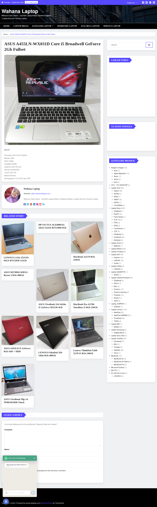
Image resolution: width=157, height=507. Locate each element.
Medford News (46, 503)
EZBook (117, 306)
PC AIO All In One (118, 373)
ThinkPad (117, 318)
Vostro (116, 263)
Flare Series (118, 217)
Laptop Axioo (116, 243)
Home (7, 26)
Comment (8, 429)
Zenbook (117, 240)
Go (149, 45)
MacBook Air (119, 358)
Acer (115, 170)
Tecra (116, 353)
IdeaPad (117, 312)
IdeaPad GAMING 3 (121, 315)
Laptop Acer (115, 188)
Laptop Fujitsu (116, 266)
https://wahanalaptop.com (40, 193)
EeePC (116, 214)
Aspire (116, 191)
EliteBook (117, 280)
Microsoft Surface (117, 367)
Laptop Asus (116, 208)
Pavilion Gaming (120, 292)
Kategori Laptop (42, 26)
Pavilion (117, 289)
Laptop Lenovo (116, 309)
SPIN (116, 196)
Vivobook (117, 237)
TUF (115, 231)
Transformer (118, 228)
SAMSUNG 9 (119, 332)
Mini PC (114, 370)
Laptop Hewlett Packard (120, 277)
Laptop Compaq (117, 251)
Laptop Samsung (117, 329)
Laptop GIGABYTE (118, 272)
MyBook (117, 246)
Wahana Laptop (20, 10)
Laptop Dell (115, 254)
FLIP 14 (117, 219)
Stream (116, 298)
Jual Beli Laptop (90, 26)
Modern (117, 327)
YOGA (116, 321)
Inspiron (117, 257)
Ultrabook (117, 234)
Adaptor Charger (117, 167)
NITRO (116, 193)
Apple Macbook (120, 173)
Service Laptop (111, 26)
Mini (115, 286)
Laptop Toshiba (117, 338)
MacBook (114, 356)
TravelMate (118, 205)
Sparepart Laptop (67, 26)
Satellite (117, 350)
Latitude (117, 260)
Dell (115, 182)
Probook (117, 295)
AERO (116, 275)
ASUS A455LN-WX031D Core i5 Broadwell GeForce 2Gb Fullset (32, 34)
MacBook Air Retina (121, 361)
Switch (116, 202)
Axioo (116, 179)
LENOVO (117, 376)
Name (7, 449)
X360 (116, 300)
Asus (116, 176)
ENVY (116, 283)
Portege (117, 347)
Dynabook (118, 341)
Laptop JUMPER (117, 303)
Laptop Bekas (21, 26)
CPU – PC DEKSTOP (119, 185)
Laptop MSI (115, 324)
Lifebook (117, 269)
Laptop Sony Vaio (118, 335)
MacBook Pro (119, 364)
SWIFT (116, 199)
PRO (116, 222)
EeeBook (117, 211)
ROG (116, 225)
